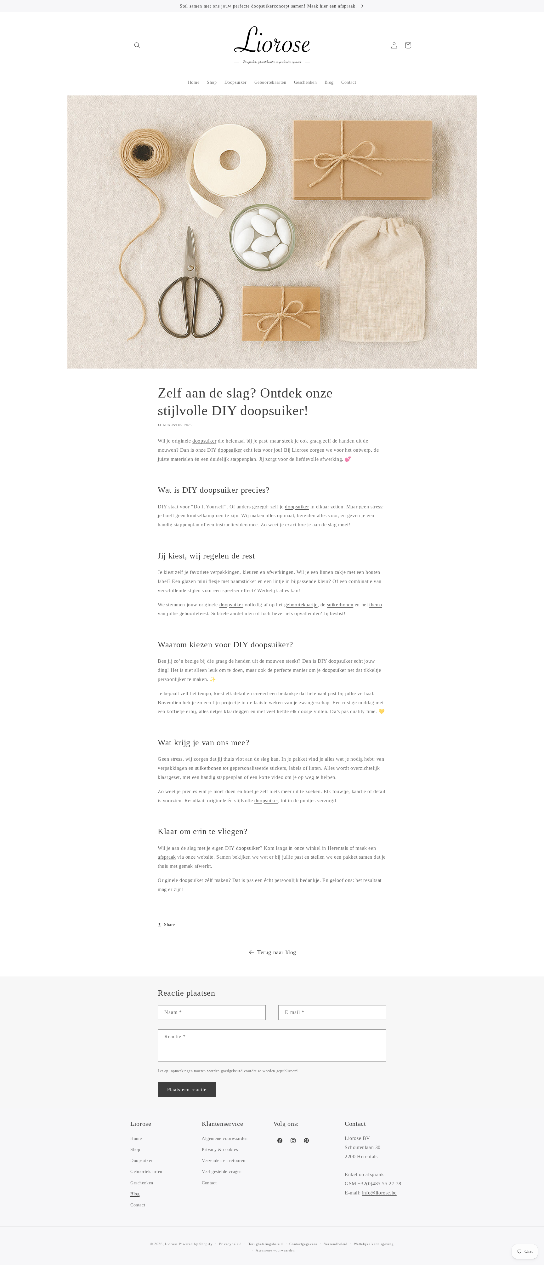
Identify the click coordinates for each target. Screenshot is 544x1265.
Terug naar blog (276, 952)
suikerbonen (340, 604)
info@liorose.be (379, 1192)
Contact (137, 1205)
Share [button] (169, 924)
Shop (135, 1149)
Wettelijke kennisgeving (374, 1244)
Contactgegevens (303, 1244)
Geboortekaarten (146, 1171)
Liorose (171, 1244)
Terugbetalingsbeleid (265, 1244)
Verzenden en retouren (224, 1160)
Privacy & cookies (220, 1149)
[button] (137, 45)
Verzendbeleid (336, 1244)
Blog (134, 1194)
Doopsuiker (141, 1160)
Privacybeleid (230, 1244)
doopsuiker (204, 441)
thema (375, 604)
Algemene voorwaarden (225, 1138)
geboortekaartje (301, 604)
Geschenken (141, 1183)
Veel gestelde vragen (222, 1171)
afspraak (167, 857)
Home (136, 1138)
